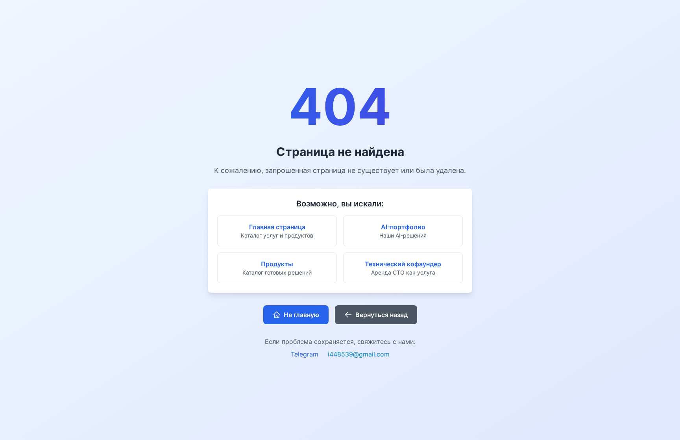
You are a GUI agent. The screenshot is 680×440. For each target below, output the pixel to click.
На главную (301, 315)
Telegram (304, 354)
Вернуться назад (381, 315)
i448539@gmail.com (359, 354)
